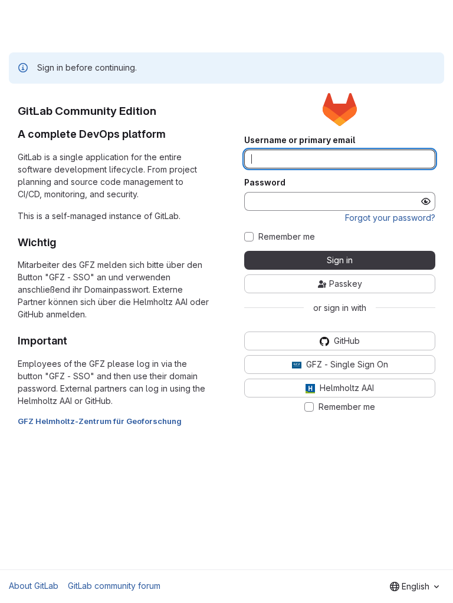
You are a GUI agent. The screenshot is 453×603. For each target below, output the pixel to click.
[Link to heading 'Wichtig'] (62, 242)
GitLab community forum (114, 586)
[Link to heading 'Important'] (73, 340)
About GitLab (33, 586)
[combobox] (414, 586)
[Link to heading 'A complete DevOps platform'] (172, 134)
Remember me (286, 236)
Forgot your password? (390, 218)
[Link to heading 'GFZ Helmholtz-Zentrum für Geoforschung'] (186, 421)
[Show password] (425, 201)
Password (264, 182)
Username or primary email (299, 140)
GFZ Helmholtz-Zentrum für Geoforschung (100, 421)
